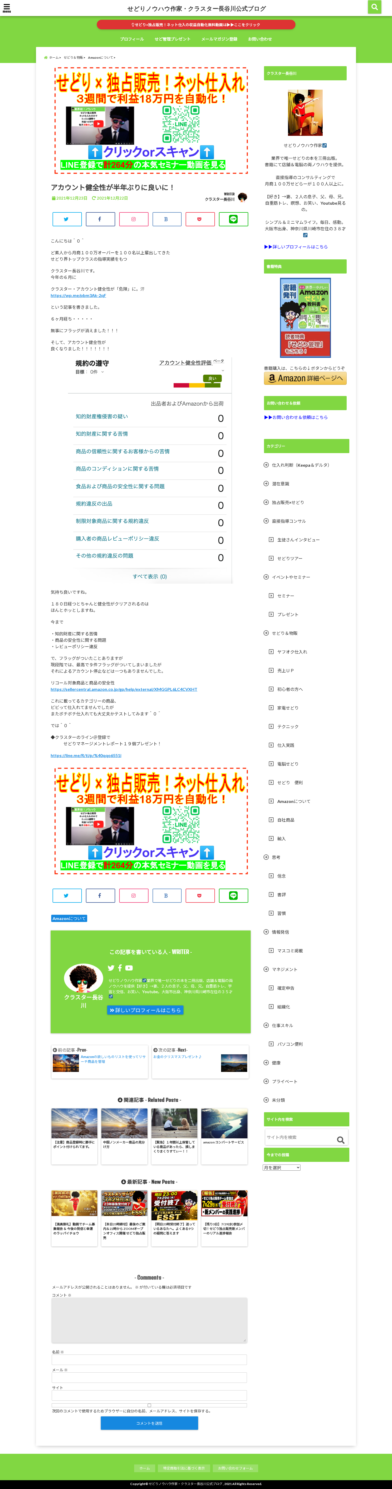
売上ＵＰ (285, 670)
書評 (281, 894)
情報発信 (280, 931)
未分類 (278, 1100)
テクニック (288, 726)
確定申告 (285, 988)
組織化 (283, 1006)
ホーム (144, 1468)
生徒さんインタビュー (298, 539)
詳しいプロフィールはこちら (147, 1010)
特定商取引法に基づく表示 (184, 1468)
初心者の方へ (290, 689)
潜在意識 (280, 483)
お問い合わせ (260, 39)
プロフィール (132, 39)
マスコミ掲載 (290, 950)
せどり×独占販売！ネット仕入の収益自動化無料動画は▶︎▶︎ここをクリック (197, 25)
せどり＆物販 (285, 633)
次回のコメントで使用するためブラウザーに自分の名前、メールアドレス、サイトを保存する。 (132, 1411)
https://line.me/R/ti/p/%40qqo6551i (86, 755)
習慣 (281, 913)
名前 (58, 1352)
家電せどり (288, 707)
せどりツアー (290, 558)
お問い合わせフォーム (235, 1468)
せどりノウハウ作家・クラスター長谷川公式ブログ (196, 8)
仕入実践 (285, 745)
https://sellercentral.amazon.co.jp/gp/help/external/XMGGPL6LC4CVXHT (124, 689)
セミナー (285, 595)
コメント (61, 1295)
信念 (281, 875)
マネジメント (285, 969)
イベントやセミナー (291, 577)
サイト (57, 1387)
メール (60, 1370)
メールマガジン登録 (219, 39)
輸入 (281, 838)
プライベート (285, 1081)
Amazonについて (69, 918)
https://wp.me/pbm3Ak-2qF (78, 295)
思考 (276, 857)
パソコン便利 (290, 1044)
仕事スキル (282, 1025)
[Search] (341, 1140)
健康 (276, 1062)
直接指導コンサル (289, 521)
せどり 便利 (290, 782)
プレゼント (288, 614)
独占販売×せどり (288, 502)
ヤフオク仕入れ (292, 651)
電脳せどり (288, 763)
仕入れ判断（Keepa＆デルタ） (302, 465)
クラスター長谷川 (220, 199)
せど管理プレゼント (173, 39)
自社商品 (285, 819)
